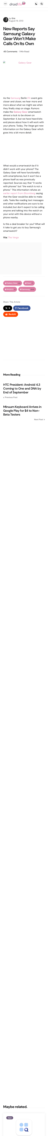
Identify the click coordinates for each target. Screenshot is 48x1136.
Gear (30, 283)
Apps (10, 1118)
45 (10, 51)
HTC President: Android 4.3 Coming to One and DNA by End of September (22, 388)
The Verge (13, 237)
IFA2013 (11, 289)
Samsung (15, 98)
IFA (29, 98)
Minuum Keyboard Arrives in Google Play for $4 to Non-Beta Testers (22, 410)
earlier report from (19, 193)
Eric (13, 18)
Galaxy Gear (13, 283)
